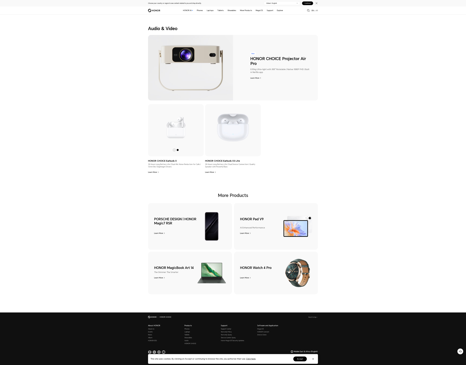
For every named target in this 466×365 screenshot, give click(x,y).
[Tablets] (225, 10)
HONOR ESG (152, 340)
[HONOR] (154, 317)
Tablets (220, 10)
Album (150, 338)
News (150, 335)
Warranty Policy (226, 332)
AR (317, 11)
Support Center (226, 329)
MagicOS (259, 10)
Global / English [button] (271, 3)
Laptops (210, 10)
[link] (176, 127)
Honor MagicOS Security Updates (232, 340)
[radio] (174, 150)
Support (270, 10)
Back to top (312, 317)
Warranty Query (226, 335)
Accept (300, 359)
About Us (151, 329)
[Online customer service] (460, 351)
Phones (200, 10)
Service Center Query (228, 338)
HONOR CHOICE (190, 343)
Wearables (232, 10)
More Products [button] (246, 10)
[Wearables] (237, 10)
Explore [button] (280, 10)
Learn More (254, 78)
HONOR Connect (263, 332)
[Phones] (204, 10)
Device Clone (261, 335)
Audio (186, 340)
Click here (251, 359)
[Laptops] (215, 10)
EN (313, 11)
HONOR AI (187, 10)
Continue (307, 3)
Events (150, 332)
